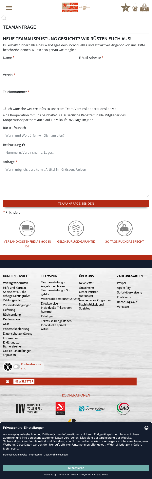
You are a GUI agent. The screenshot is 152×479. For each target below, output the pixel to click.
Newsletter (86, 283)
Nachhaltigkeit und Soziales (91, 306)
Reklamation (11, 319)
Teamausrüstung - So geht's (55, 292)
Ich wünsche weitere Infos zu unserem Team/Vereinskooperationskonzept (63, 109)
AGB (6, 324)
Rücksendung (12, 314)
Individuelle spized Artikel (53, 327)
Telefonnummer (15, 92)
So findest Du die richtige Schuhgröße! (16, 294)
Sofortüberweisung (129, 292)
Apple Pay (124, 288)
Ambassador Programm (95, 300)
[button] (9, 8)
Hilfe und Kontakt (14, 288)
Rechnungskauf (127, 302)
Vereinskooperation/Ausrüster (60, 299)
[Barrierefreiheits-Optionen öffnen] (8, 367)
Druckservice (49, 303)
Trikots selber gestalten (56, 321)
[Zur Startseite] (76, 7)
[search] (76, 18)
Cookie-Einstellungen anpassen (17, 353)
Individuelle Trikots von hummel (56, 309)
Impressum (10, 338)
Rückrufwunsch (14, 128)
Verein (8, 75)
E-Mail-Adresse (90, 58)
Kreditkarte (124, 297)
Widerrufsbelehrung (16, 329)
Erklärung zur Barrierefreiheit (12, 344)
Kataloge (47, 316)
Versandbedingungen (17, 305)
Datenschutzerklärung (17, 333)
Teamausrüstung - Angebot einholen (53, 284)
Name (7, 58)
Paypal (121, 283)
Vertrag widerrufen (15, 283)
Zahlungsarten (12, 300)
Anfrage (9, 162)
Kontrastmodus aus (31, 366)
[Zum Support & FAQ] (126, 7)
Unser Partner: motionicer (88, 294)
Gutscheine (86, 288)
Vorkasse (123, 307)
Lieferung (9, 310)
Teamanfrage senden (76, 203)
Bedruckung (12, 145)
